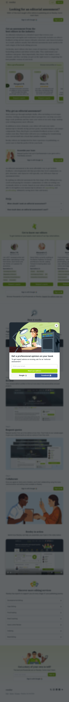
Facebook (45, 375)
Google (22, 375)
